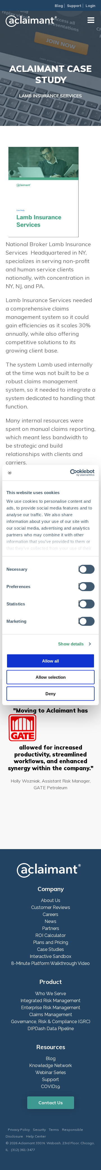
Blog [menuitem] (59, 6)
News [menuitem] (50, 921)
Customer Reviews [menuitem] (50, 907)
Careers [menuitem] (50, 914)
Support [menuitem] (74, 6)
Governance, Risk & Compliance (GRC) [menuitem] (50, 1021)
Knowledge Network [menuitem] (50, 1065)
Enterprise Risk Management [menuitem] (50, 1007)
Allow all (50, 660)
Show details (71, 644)
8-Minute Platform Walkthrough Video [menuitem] (50, 963)
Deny (50, 693)
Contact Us (50, 1102)
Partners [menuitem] (50, 928)
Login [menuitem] (90, 6)
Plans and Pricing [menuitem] (50, 942)
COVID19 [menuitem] (50, 1086)
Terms (54, 1129)
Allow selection (51, 677)
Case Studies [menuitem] (50, 949)
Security (39, 1129)
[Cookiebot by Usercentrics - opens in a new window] (71, 472)
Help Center (36, 1136)
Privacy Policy (19, 1129)
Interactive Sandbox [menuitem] (50, 956)
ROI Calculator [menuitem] (50, 935)
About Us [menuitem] (50, 900)
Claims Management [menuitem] (50, 1014)
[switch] (85, 586)
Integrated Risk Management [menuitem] (50, 1000)
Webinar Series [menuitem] (50, 1072)
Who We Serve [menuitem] (50, 993)
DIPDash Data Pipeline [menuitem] (50, 1028)
